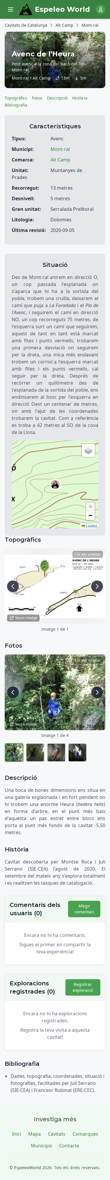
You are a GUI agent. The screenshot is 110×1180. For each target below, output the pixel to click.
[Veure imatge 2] (35, 752)
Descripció (57, 98)
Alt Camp (64, 25)
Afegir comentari (84, 909)
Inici (16, 1134)
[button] (55, 484)
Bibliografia (16, 105)
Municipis (41, 1145)
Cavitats (56, 1134)
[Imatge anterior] (13, 586)
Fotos (37, 98)
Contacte (69, 1145)
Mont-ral (90, 25)
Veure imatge (26, 617)
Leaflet (91, 525)
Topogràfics (16, 98)
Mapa (34, 1134)
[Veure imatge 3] (56, 752)
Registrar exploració (83, 987)
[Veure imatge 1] (14, 752)
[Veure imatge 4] (77, 752)
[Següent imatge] (97, 586)
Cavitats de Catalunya (26, 25)
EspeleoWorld (27, 1167)
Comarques (85, 1134)
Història (79, 98)
